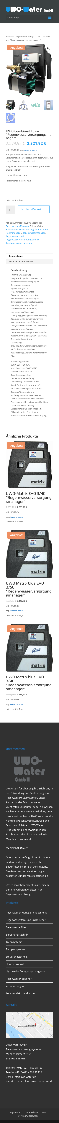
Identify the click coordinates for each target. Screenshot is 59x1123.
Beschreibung (16, 256)
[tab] (29, 256)
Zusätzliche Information (21, 261)
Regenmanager (13, 232)
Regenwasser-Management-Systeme (26, 912)
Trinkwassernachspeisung (19, 243)
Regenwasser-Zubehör (19, 978)
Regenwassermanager (34, 232)
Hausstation (12, 229)
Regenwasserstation (16, 236)
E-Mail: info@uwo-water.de (21, 1077)
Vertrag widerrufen (28, 1115)
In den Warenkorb (33, 209)
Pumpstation (41, 229)
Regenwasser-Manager (25, 36)
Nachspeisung (26, 229)
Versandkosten (30, 150)
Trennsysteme (14, 942)
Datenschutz (31, 1112)
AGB (44, 1112)
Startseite (10, 36)
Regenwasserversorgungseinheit (22, 239)
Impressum (15, 1112)
